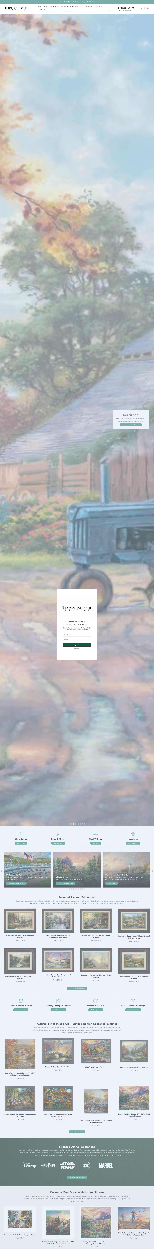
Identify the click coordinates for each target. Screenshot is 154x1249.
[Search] (109, 10)
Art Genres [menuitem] (53, 6)
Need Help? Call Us (125, 11)
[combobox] (74, 10)
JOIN (77, 645)
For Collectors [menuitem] (87, 6)
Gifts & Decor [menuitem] (74, 6)
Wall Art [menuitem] (63, 6)
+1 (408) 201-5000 (125, 8)
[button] (141, 8)
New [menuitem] (39, 6)
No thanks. (77, 648)
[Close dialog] (95, 590)
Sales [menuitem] (45, 6)
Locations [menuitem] (98, 6)
